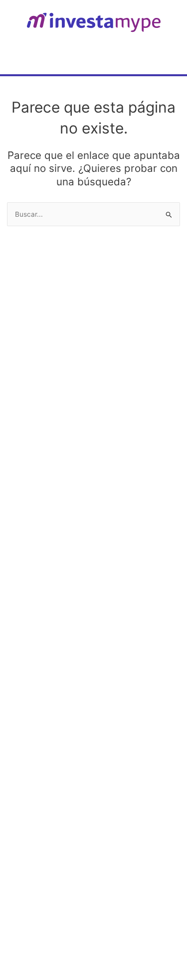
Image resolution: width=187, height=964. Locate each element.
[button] (169, 54)
